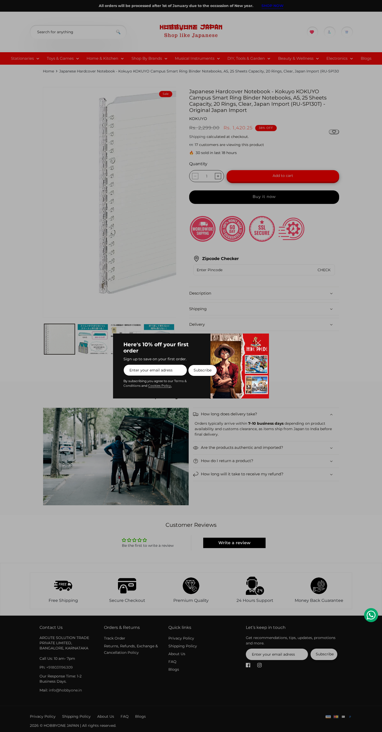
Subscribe (203, 370)
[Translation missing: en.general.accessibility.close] (260, 342)
